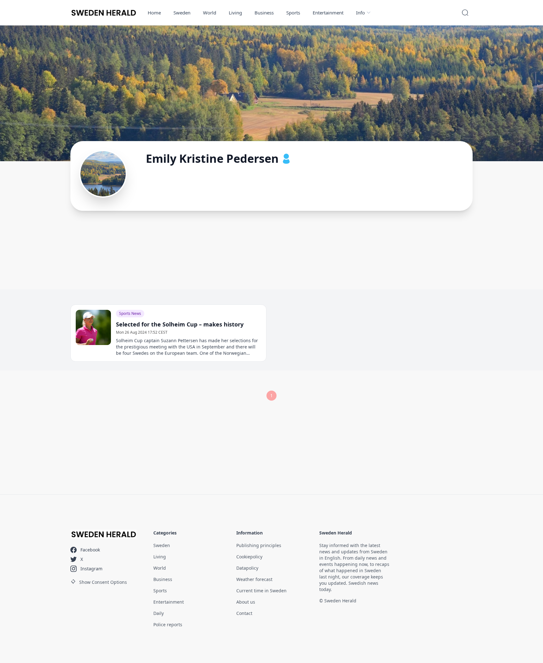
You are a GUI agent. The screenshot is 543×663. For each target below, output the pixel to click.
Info (360, 12)
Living (235, 12)
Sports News (130, 313)
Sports (293, 12)
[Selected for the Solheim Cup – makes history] (93, 327)
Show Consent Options (103, 582)
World (209, 12)
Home (154, 12)
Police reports (167, 624)
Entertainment (328, 12)
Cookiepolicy (249, 557)
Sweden (181, 12)
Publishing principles (258, 545)
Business (264, 12)
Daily (158, 613)
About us (245, 602)
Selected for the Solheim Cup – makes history (180, 324)
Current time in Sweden (261, 591)
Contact (244, 613)
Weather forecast (254, 579)
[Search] (465, 12)
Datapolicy (247, 568)
